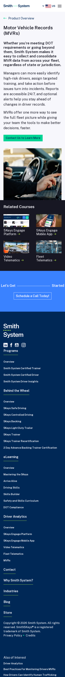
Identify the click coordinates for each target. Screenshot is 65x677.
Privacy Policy (12, 635)
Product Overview (21, 18)
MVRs (6, 560)
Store (7, 612)
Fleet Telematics (13, 553)
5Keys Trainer (11, 434)
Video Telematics (13, 547)
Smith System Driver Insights (20, 381)
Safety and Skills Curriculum (20, 500)
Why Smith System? (18, 580)
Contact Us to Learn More (23, 138)
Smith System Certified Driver (21, 375)
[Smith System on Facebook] (11, 345)
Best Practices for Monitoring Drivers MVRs (29, 669)
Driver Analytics (15, 516)
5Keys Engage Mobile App (18, 540)
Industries (10, 591)
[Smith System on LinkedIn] (5, 345)
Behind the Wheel (16, 390)
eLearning (10, 457)
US (53, 6)
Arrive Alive (10, 481)
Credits (30, 635)
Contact (9, 569)
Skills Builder (11, 494)
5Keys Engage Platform (17, 534)
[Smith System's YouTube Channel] (17, 345)
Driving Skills (11, 487)
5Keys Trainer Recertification (21, 441)
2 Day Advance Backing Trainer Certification (30, 447)
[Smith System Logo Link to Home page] (32, 331)
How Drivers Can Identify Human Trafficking (30, 675)
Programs (10, 351)
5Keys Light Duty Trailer (18, 428)
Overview (8, 361)
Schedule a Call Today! (32, 296)
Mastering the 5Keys (15, 474)
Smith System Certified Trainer (22, 368)
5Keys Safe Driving (14, 408)
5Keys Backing (12, 421)
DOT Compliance (13, 507)
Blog (6, 602)
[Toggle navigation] (60, 5)
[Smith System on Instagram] (23, 345)
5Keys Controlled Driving (18, 414)
